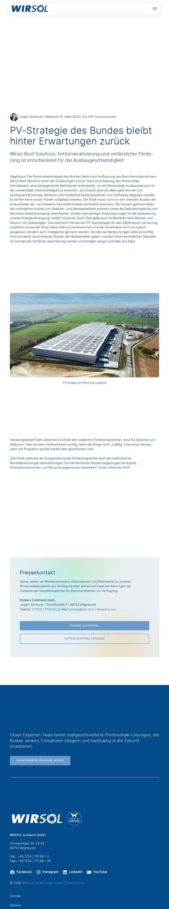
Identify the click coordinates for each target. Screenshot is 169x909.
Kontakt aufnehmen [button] (84, 625)
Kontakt (15, 896)
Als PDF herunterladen (99, 116)
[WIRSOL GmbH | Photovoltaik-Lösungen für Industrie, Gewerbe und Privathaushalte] (30, 8)
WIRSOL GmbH (33, 883)
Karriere (15, 905)
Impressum (55, 883)
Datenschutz (75, 883)
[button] (155, 8)
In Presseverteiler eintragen (85, 638)
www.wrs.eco (106, 609)
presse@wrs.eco (81, 609)
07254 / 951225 (44, 609)
